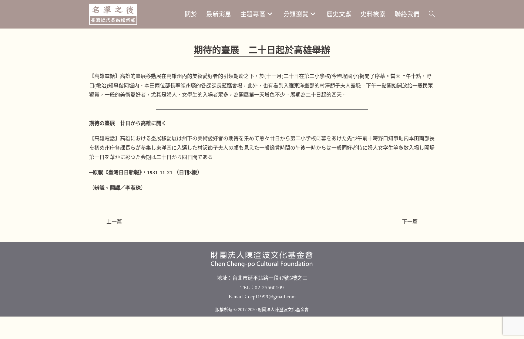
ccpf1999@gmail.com (272, 297)
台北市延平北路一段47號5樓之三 (269, 278)
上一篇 (114, 222)
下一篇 (410, 222)
